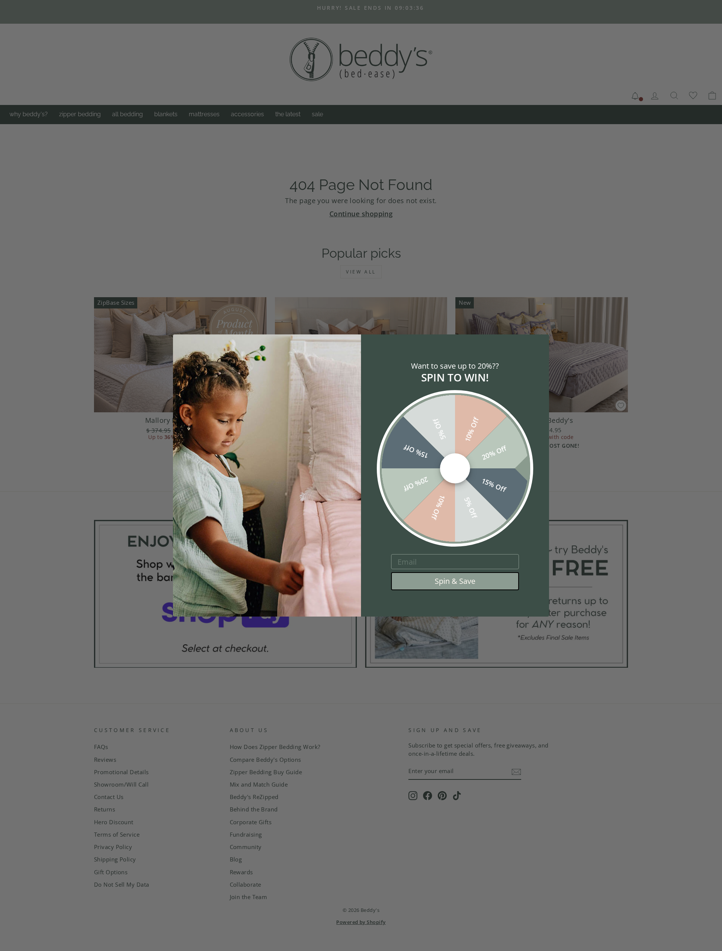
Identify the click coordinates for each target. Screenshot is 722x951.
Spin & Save (455, 581)
